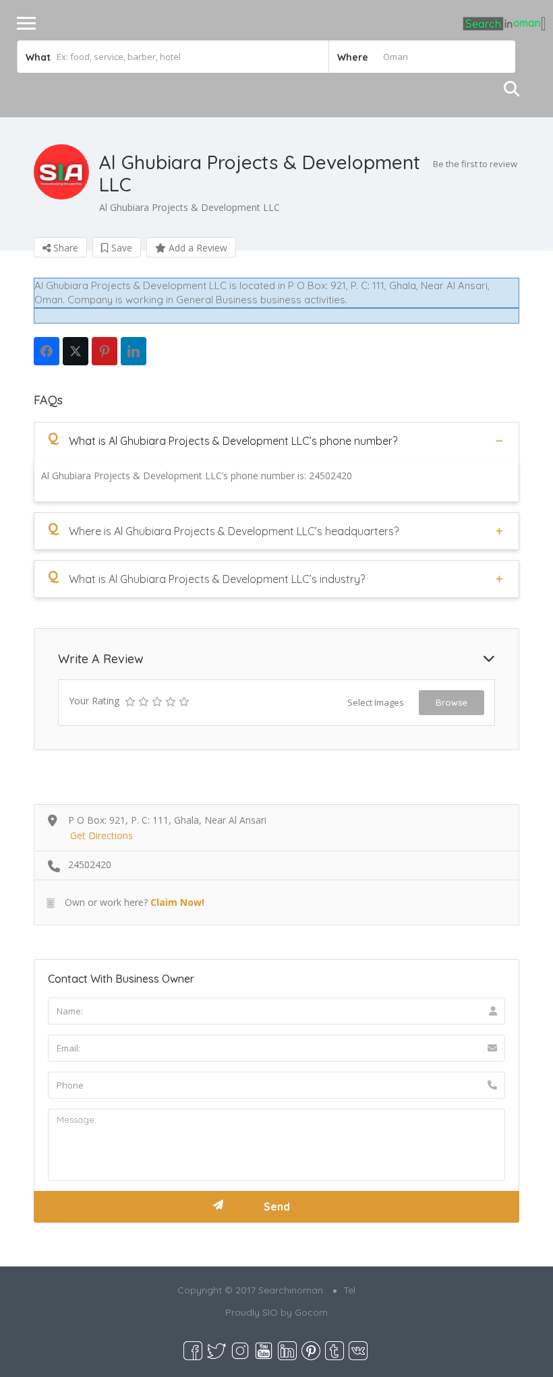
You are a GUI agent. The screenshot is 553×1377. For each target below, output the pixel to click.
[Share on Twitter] (75, 351)
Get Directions (101, 835)
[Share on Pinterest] (104, 351)
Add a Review (196, 247)
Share (64, 247)
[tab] (276, 440)
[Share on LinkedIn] (133, 351)
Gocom (311, 1312)
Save (120, 247)
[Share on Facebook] (46, 351)
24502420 (89, 864)
